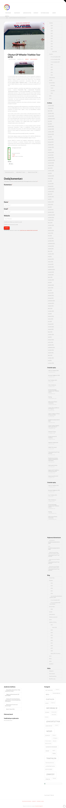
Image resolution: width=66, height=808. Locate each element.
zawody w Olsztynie (32, 172)
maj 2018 (50, 173)
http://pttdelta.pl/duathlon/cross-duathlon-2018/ (56, 597)
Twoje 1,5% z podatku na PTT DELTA (53, 408)
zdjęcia (48, 779)
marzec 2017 (50, 204)
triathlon (51, 758)
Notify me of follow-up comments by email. (13, 222)
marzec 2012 (50, 342)
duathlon (50, 699)
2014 (52, 41)
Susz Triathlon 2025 (52, 380)
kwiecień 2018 (51, 175)
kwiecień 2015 (51, 259)
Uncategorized (48, 769)
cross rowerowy (56, 693)
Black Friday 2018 (10, 709)
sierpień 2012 (50, 329)
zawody (27, 59)
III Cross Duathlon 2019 (55, 56)
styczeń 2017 (50, 209)
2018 (52, 30)
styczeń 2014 (50, 292)
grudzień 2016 (51, 212)
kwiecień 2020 (51, 134)
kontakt (50, 80)
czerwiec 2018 (51, 170)
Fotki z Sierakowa (52, 385)
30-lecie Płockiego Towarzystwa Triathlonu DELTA (53, 391)
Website (7, 216)
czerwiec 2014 (51, 279)
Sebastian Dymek (48, 743)
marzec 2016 (50, 233)
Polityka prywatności (53, 617)
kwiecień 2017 (51, 201)
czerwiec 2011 (51, 357)
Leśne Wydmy (48, 725)
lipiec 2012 (50, 331)
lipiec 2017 (50, 194)
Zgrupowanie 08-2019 (53, 476)
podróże (54, 735)
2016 (52, 35)
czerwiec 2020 (51, 131)
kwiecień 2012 (51, 339)
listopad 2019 (50, 141)
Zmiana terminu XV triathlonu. (52, 437)
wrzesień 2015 (51, 246)
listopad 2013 (50, 298)
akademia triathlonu (9, 687)
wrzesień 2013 (51, 303)
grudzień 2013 (51, 295)
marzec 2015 (50, 261)
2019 (52, 28)
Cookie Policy (52, 577)
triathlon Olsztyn (9, 172)
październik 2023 (51, 118)
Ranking (50, 397)
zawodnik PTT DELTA (20, 172)
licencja (56, 725)
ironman (47, 712)
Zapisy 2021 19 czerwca (55, 653)
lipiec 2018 (50, 168)
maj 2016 (50, 227)
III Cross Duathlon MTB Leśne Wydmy (55, 603)
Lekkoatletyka (52, 77)
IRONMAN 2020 (53, 712)
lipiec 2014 (50, 277)
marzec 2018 (50, 178)
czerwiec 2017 (51, 196)
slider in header (51, 747)
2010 (52, 93)
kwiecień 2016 (51, 230)
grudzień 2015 (51, 240)
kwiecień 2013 (51, 316)
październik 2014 (51, 269)
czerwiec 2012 (51, 334)
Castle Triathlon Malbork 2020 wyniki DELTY (53, 426)
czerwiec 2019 (51, 147)
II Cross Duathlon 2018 (55, 59)
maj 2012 (50, 337)
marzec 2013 (50, 318)
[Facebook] (59, 1)
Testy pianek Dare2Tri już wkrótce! (53, 452)
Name (6, 202)
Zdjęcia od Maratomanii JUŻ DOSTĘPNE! (12, 695)
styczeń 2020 (50, 139)
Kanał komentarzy (52, 676)
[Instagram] (61, 1)
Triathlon (51, 22)
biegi (47, 694)
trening (54, 753)
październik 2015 (51, 243)
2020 (52, 25)
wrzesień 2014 (51, 272)
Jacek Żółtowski (52, 540)
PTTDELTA (55, 738)
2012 (52, 46)
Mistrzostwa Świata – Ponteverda (53, 402)
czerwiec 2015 (51, 253)
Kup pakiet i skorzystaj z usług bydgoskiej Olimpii (12, 690)
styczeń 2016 (50, 238)
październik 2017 (51, 188)
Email (6, 209)
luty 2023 (50, 121)
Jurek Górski (53, 714)
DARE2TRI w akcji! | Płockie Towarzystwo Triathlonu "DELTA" (53, 553)
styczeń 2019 (50, 155)
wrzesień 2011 (51, 350)
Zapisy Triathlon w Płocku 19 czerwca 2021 (54, 414)
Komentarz (8, 185)
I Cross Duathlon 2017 (55, 62)
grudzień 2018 (51, 157)
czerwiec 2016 (51, 225)
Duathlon (51, 54)
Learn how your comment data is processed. (29, 230)
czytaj (14, 154)
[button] (65, 1)
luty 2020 (50, 136)
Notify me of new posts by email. (11, 224)
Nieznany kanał (8, 714)
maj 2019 (50, 149)
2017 (52, 33)
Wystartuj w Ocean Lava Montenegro (11, 705)
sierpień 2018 (50, 165)
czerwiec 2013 (51, 311)
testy (53, 750)
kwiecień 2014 (51, 285)
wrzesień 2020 (51, 128)
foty (13, 156)
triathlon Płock (49, 762)
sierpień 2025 (50, 108)
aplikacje (57, 689)
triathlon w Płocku (53, 622)
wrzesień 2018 (51, 162)
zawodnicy (53, 90)
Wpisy (50, 658)
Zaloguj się (51, 671)
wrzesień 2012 (51, 326)
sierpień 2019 (50, 144)
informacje (53, 85)
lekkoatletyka (53, 721)
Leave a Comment (33, 59)
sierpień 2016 (50, 220)
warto (50, 98)
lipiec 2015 (50, 251)
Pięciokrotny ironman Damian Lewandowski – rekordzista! (53, 459)
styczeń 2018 (50, 183)
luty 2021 (50, 123)
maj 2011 (50, 360)
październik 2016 (51, 214)
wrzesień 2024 (51, 115)
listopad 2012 (50, 324)
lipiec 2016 (50, 222)
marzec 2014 (50, 287)
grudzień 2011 (51, 344)
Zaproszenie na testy (52, 465)
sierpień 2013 (50, 305)
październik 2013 (51, 300)
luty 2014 (50, 290)
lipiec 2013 (50, 308)
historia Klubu (52, 82)
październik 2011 (51, 347)
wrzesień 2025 (51, 105)
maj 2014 (50, 282)
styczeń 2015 (50, 264)
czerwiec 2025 (51, 113)
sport (47, 751)
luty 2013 (50, 321)
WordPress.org (52, 678)
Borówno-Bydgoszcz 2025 (54, 375)
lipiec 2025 (50, 110)
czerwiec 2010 (51, 363)
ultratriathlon (50, 766)
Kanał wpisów (52, 673)
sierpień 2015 (50, 248)
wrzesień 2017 (51, 191)
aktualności (49, 690)
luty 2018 (50, 181)
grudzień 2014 (51, 266)
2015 (52, 38)
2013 (52, 43)
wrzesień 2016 (51, 217)
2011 (52, 49)
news (49, 731)
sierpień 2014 (50, 274)
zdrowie (54, 778)
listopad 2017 (50, 186)
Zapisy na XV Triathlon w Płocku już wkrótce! (53, 470)
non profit (47, 735)
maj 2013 (50, 313)
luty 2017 (50, 207)
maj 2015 (50, 256)
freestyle (53, 702)
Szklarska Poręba (52, 431)
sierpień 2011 (50, 352)
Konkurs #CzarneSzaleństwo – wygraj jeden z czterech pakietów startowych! (12, 700)
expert (47, 703)
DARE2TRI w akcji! (52, 447)
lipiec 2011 (50, 355)
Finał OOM (54, 51)
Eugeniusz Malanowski (53, 442)
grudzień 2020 (51, 126)
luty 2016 (50, 235)
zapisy (50, 95)
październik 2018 (51, 160)
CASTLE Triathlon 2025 (53, 370)
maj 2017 (50, 199)
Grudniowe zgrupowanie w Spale (54, 420)
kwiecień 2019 (51, 152)
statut (52, 88)
